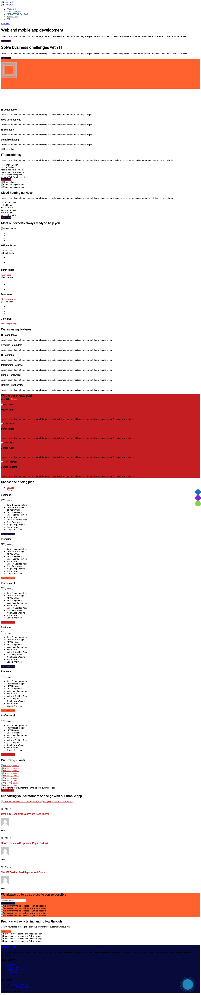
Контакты (5, 23)
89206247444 (22, 987)
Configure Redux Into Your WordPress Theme (25, 814)
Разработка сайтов (17, 14)
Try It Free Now (8, 534)
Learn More (6, 179)
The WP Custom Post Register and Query (23, 872)
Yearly (9, 490)
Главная (11, 9)
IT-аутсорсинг (14, 12)
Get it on (63, 801)
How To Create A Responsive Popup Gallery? (24, 843)
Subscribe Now (8, 903)
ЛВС (9, 19)
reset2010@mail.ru (20, 984)
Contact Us (6, 41)
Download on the (27, 801)
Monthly (10, 487)
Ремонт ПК (12, 16)
